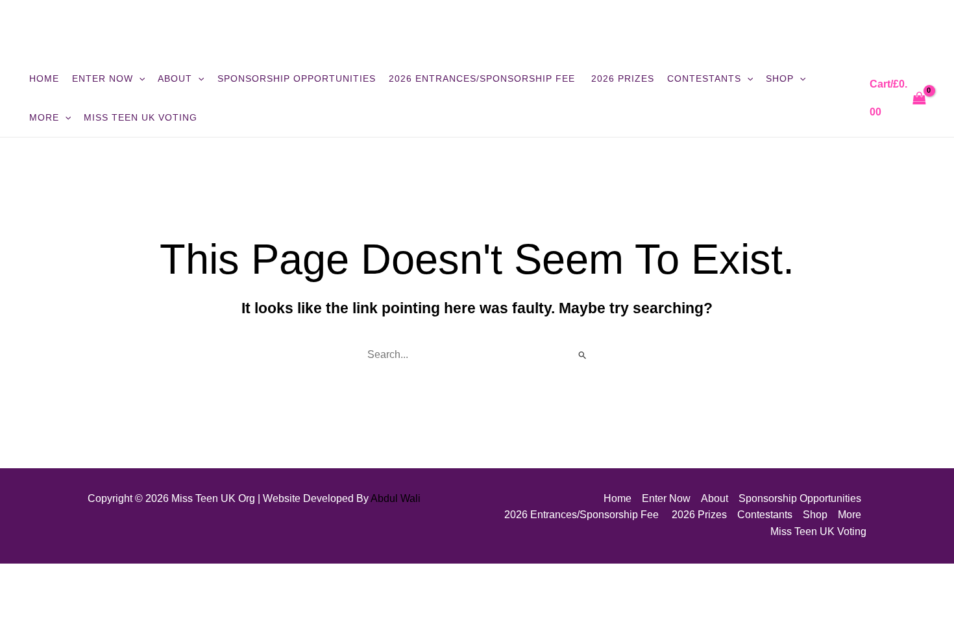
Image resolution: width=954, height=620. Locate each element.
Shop (780, 78)
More (44, 117)
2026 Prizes (622, 78)
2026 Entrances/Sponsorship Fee (483, 78)
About (175, 78)
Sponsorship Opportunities (296, 78)
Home (44, 78)
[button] (139, 78)
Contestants (704, 78)
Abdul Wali (396, 498)
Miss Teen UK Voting (140, 117)
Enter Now (102, 78)
